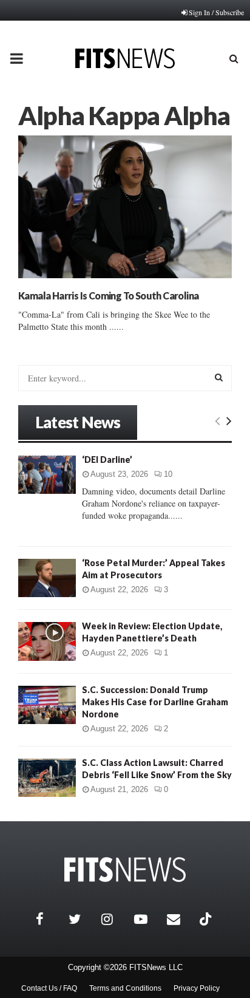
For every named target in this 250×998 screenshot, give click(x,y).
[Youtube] (147, 919)
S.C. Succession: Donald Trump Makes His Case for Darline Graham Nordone (155, 702)
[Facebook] (49, 919)
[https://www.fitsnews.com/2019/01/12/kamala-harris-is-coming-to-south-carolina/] (125, 206)
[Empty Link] (217, 420)
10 (168, 474)
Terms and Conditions (125, 988)
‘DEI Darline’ (107, 459)
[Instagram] (114, 919)
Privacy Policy (197, 988)
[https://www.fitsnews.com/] (125, 869)
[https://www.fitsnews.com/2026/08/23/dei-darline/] (47, 475)
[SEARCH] (219, 377)
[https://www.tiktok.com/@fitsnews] (207, 919)
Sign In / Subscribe (216, 12)
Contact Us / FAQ (49, 988)
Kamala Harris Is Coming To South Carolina (108, 295)
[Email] (180, 919)
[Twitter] (82, 919)
